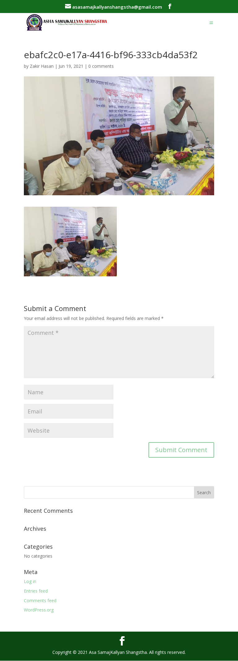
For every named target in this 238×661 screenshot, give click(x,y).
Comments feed (40, 600)
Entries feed (36, 591)
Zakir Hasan (42, 66)
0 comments (101, 66)
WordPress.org (39, 610)
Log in (30, 581)
